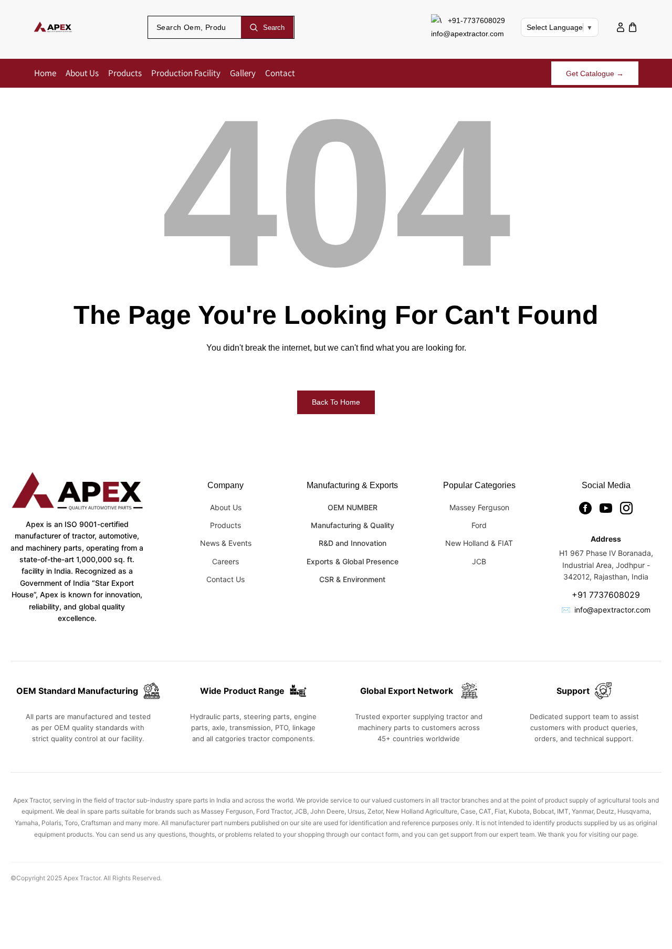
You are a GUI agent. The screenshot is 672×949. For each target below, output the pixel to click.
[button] (632, 28)
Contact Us (225, 579)
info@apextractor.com (467, 33)
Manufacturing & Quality (352, 525)
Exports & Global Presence (352, 561)
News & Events (225, 543)
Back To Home (336, 402)
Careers (225, 561)
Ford (479, 525)
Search (274, 27)
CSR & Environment (352, 579)
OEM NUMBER (352, 507)
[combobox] (195, 27)
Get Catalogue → (595, 73)
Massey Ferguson (479, 507)
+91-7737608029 (476, 20)
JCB (479, 561)
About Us (226, 507)
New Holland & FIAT (479, 543)
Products (225, 525)
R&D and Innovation (352, 543)
